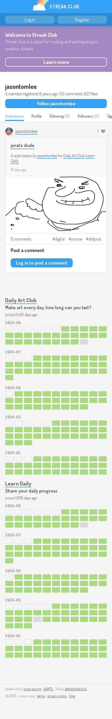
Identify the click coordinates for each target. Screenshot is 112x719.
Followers (85, 116)
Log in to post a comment (41, 263)
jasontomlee (47, 155)
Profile (37, 116)
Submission (14, 116)
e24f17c (48, 689)
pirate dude (22, 145)
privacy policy (57, 696)
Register (82, 19)
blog (72, 696)
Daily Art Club (74, 155)
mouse (76, 239)
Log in (29, 19)
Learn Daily (18, 483)
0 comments (21, 239)
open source (32, 689)
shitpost (95, 239)
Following (56, 116)
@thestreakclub (76, 689)
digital (60, 239)
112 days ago (19, 169)
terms (41, 696)
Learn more (56, 62)
